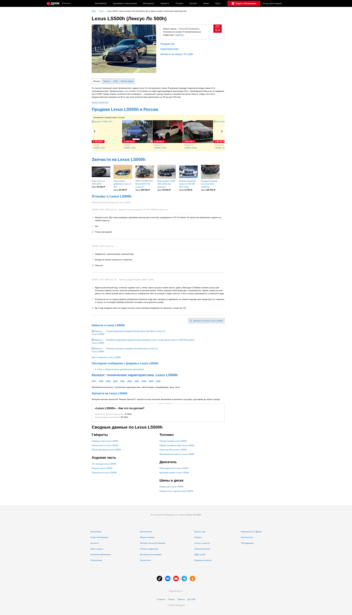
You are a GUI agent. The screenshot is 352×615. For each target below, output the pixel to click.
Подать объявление (99, 537)
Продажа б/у (167, 44)
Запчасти (164, 3)
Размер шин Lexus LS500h (172, 487)
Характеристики (169, 49)
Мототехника (146, 532)
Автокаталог (145, 560)
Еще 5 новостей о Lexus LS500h (106, 357)
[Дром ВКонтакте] (167, 578)
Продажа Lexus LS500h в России (125, 109)
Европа (106, 81)
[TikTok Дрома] (159, 578)
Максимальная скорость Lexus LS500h (177, 454)
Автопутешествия (202, 549)
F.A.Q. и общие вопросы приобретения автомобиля (120, 369)
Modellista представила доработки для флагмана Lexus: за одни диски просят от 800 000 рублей (150, 340)
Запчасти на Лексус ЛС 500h (176, 54)
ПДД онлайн (199, 554)
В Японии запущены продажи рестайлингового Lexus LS (131, 348)
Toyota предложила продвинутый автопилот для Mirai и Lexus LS (135, 331)
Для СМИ (191, 599)
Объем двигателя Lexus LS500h (174, 468)
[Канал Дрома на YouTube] (176, 578)
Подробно (179, 35)
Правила (181, 599)
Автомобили (101, 3)
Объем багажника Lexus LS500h (106, 450)
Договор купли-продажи (151, 554)
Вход (272, 3)
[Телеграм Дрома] (184, 578)
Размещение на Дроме (251, 532)
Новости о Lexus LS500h (108, 325)
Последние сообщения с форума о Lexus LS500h (125, 363)
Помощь (171, 599)
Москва (67, 3)
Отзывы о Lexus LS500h (112, 196)
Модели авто (175, 591)
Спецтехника (96, 560)
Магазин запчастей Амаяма (152, 543)
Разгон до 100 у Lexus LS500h (173, 450)
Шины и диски (96, 549)
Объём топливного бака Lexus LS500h (177, 445)
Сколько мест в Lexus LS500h (105, 445)
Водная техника (147, 537)
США (115, 81)
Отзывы (179, 3)
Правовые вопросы (203, 560)
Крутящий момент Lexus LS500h (174, 473)
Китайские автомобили (100, 554)
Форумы (198, 537)
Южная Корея (127, 81)
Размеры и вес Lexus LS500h (105, 441)
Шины (206, 3)
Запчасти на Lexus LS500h (118, 159)
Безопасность (247, 537)
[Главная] (53, 3)
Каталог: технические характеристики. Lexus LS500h (135, 375)
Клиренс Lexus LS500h (102, 468)
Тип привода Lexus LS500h (104, 464)
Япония (96, 81)
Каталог (193, 3)
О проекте (161, 599)
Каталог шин (200, 532)
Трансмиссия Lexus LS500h (104, 473)
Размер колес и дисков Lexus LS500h (176, 491)
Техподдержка (247, 543)
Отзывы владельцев (149, 549)
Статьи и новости (202, 543)
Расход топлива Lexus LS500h (173, 441)
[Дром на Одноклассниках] (192, 578)
